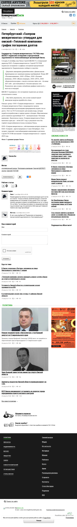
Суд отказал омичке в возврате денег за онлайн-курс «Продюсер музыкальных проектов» (63, 215)
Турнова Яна (12, 156)
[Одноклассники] (30, 177)
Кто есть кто (46, 446)
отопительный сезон (9, 168)
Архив (44, 468)
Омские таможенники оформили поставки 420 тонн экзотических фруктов (63, 192)
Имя (3, 227)
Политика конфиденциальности (55, 510)
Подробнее (47, 518)
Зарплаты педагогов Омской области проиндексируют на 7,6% (24, 383)
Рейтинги (45, 459)
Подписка (45, 491)
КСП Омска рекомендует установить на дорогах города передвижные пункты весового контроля (23, 392)
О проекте (45, 477)
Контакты (45, 482)
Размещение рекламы (50, 473)
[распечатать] (19, 178)
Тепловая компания (25, 168)
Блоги (44, 464)
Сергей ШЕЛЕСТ (39, 168)
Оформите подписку (23, 413)
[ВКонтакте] (28, 177)
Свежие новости (59, 136)
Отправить (6, 258)
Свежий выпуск (47, 437)
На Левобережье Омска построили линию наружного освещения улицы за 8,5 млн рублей (61, 203)
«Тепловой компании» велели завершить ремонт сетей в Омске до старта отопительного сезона (24, 278)
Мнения (44, 455)
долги (4, 171)
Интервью (45, 451)
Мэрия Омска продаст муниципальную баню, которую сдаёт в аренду (62, 181)
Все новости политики (9, 401)
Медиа (44, 442)
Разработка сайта (60, 515)
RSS (43, 495)
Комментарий (6, 234)
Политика (7, 305)
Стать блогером (47, 486)
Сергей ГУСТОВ (12, 171)
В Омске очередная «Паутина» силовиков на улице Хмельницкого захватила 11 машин (20, 269)
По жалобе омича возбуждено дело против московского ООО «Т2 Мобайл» (62, 142)
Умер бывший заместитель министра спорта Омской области (22, 373)
